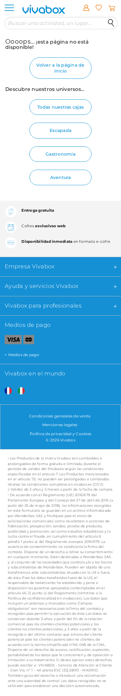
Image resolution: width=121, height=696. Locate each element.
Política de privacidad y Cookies (60, 433)
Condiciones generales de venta (60, 416)
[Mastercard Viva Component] (28, 341)
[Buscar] (111, 23)
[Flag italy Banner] (19, 391)
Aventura (60, 177)
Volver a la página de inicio (60, 67)
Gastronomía (60, 154)
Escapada (60, 130)
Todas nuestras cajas (60, 107)
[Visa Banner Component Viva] (11, 341)
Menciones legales (59, 424)
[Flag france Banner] (6, 391)
